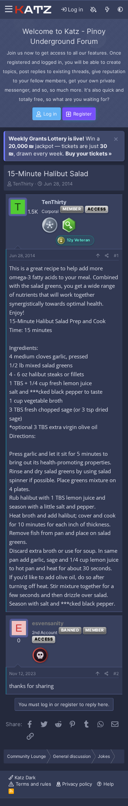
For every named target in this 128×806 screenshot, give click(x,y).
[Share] (106, 256)
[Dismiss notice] (116, 139)
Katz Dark (24, 777)
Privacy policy (77, 784)
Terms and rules (33, 784)
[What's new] (107, 9)
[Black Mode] (120, 9)
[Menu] (6, 10)
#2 (116, 673)
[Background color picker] (93, 9)
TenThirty (23, 184)
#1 (116, 255)
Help (108, 784)
